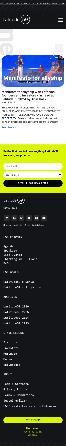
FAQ (5, 263)
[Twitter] (29, 218)
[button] (60, 20)
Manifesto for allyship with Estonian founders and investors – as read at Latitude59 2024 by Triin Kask (28, 95)
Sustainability (15, 400)
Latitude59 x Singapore (22, 287)
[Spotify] (36, 218)
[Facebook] (14, 218)
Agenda (8, 246)
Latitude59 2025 (16, 312)
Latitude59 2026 (16, 306)
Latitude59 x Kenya (18, 282)
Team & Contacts (16, 384)
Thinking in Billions (20, 259)
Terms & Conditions (18, 395)
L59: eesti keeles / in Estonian (29, 406)
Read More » (9, 127)
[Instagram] (21, 218)
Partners (10, 353)
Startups (10, 342)
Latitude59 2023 (16, 323)
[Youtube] (44, 218)
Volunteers (11, 365)
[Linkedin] (6, 218)
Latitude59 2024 (16, 317)
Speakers (10, 250)
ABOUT (7, 374)
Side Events (12, 255)
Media (7, 359)
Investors (11, 348)
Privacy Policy (15, 389)
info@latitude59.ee (32, 225)
